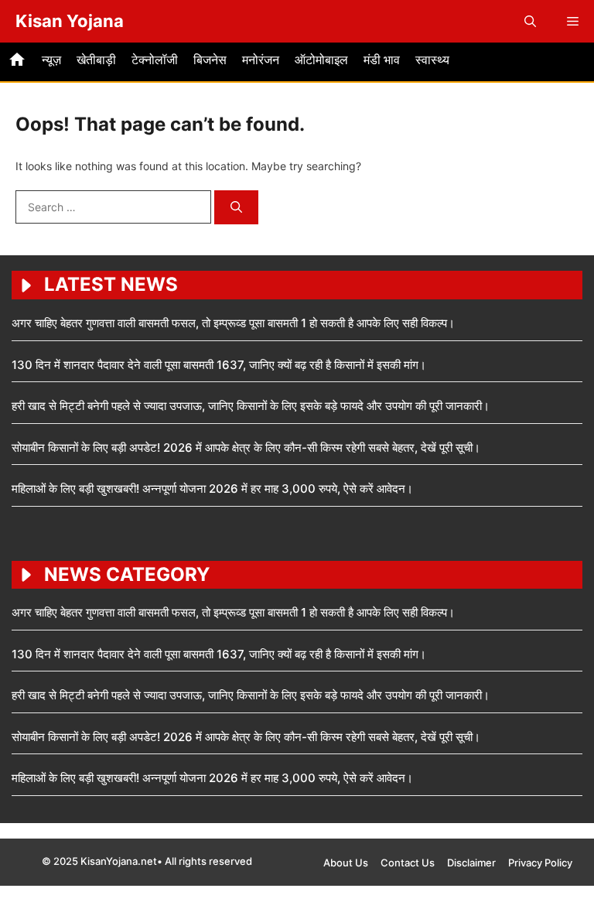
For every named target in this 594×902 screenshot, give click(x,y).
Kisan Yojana (69, 21)
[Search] (236, 207)
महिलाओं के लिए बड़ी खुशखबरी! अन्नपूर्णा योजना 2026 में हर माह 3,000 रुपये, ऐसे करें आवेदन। (212, 488)
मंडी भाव (382, 59)
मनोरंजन (260, 59)
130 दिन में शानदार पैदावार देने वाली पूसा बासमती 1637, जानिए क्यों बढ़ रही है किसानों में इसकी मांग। (219, 364)
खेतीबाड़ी (96, 59)
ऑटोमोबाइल (321, 59)
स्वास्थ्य (432, 59)
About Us (345, 862)
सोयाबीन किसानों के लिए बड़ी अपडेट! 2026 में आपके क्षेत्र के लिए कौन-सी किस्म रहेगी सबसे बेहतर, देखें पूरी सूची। (246, 447)
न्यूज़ (51, 59)
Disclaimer (471, 862)
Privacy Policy (540, 862)
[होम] (17, 61)
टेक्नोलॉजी (154, 59)
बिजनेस (210, 59)
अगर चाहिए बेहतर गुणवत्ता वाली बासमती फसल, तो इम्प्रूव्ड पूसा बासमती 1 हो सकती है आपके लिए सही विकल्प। (233, 323)
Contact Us (408, 862)
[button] (530, 21)
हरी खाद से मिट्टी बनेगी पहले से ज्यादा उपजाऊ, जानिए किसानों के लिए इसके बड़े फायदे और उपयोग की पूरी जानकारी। (251, 405)
